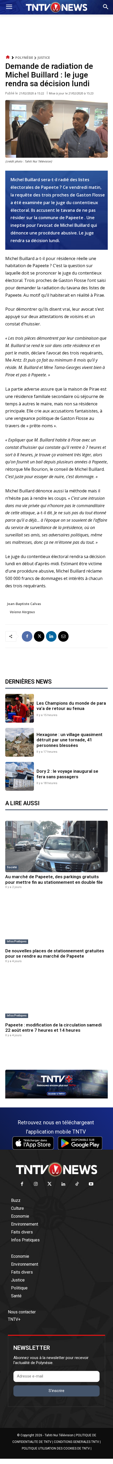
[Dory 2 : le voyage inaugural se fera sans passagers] (19, 776)
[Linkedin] (51, 636)
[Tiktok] (77, 1184)
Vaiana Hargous (22, 611)
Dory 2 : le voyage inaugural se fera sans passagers (67, 774)
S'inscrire (56, 1390)
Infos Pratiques (17, 941)
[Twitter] (49, 1184)
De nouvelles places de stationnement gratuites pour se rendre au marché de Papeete (54, 953)
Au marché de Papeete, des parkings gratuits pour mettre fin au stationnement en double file (54, 879)
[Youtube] (91, 1184)
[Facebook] (27, 636)
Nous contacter (22, 1311)
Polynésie (24, 57)
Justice (44, 57)
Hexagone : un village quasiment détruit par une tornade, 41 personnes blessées (69, 740)
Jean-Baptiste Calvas (24, 603)
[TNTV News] (56, 1169)
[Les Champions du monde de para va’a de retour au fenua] (19, 708)
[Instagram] (36, 1184)
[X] (39, 636)
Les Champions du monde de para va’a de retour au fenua (71, 705)
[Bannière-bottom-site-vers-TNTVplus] (56, 1097)
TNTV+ (14, 1319)
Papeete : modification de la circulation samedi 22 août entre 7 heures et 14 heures (53, 1027)
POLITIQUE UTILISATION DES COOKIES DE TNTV (56, 1448)
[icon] (8, 57)
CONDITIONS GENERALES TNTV (76, 1442)
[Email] (63, 636)
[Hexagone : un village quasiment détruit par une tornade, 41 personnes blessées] (19, 742)
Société (12, 867)
